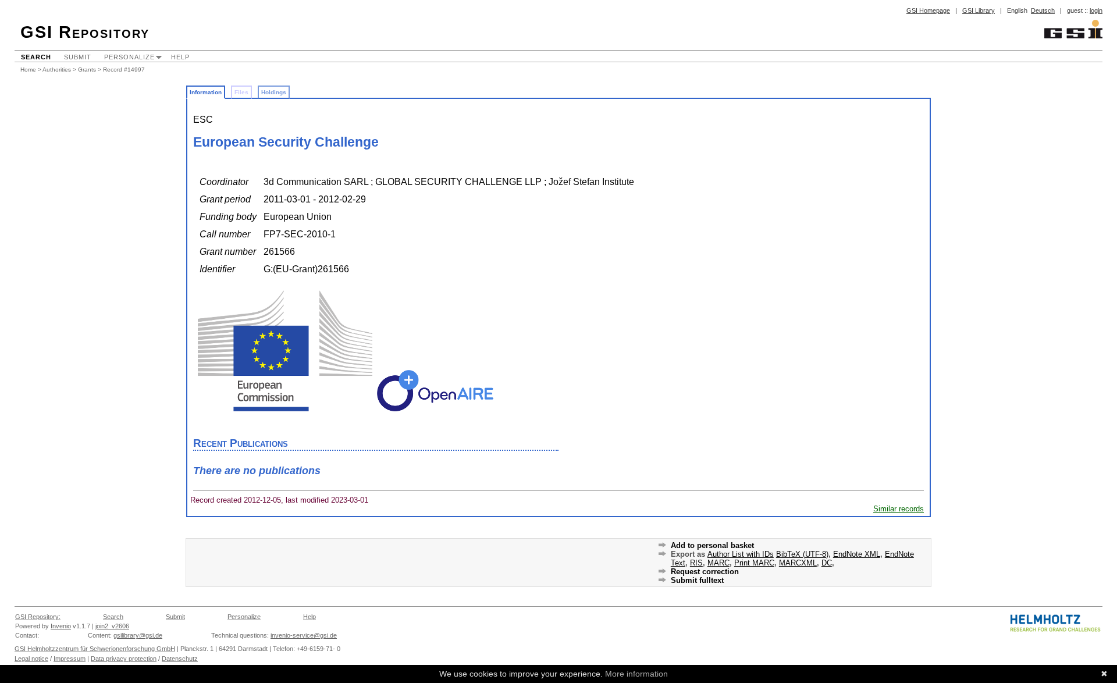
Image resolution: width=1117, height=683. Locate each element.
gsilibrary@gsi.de (137, 635)
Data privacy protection (123, 658)
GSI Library (978, 10)
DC (826, 563)
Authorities (56, 69)
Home (28, 69)
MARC (718, 563)
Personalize (129, 57)
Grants (87, 69)
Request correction (705, 571)
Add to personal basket (712, 545)
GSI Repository (85, 32)
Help (180, 57)
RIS (696, 563)
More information (636, 673)
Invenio (61, 625)
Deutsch (1043, 10)
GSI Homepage (928, 10)
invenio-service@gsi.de (304, 635)
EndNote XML (856, 554)
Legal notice (31, 658)
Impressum (70, 658)
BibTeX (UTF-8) (802, 554)
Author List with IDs (740, 554)
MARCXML (798, 563)
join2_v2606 (112, 625)
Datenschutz (180, 658)
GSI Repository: (38, 616)
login (1096, 10)
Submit (77, 57)
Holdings (273, 92)
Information (206, 92)
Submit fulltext (697, 580)
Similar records (898, 508)
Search (36, 57)
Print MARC (754, 563)
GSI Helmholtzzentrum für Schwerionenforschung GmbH (95, 648)
